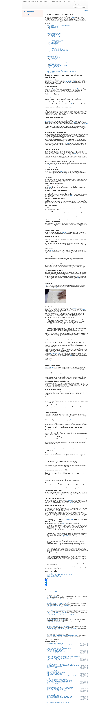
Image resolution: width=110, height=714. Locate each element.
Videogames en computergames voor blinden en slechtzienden (58, 670)
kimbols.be (55, 708)
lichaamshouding (48, 97)
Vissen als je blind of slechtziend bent (53, 701)
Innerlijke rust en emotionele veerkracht (57, 28)
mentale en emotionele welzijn (69, 81)
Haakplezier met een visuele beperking (54, 660)
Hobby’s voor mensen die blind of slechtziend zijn (56, 594)
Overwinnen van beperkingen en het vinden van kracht (57, 65)
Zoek (84, 7)
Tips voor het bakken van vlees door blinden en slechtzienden (58, 679)
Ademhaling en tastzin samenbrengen (60, 50)
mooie (60, 218)
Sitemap (64, 1)
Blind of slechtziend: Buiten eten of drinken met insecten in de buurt (59, 648)
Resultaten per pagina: (49, 641)
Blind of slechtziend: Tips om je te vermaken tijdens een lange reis (59, 658)
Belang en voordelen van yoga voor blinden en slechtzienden (58, 25)
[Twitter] (66, 581)
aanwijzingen (49, 164)
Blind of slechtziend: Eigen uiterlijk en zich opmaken (56, 619)
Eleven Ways (72, 708)
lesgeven (54, 21)
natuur (75, 153)
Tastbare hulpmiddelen (54, 42)
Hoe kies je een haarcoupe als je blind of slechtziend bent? (57, 663)
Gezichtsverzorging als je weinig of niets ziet (55, 643)
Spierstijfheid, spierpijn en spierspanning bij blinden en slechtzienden (59, 574)
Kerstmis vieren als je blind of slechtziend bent (55, 683)
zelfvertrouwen (56, 457)
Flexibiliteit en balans (53, 27)
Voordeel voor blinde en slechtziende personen (61, 37)
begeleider (52, 367)
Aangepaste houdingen (54, 44)
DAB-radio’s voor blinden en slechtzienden (54, 666)
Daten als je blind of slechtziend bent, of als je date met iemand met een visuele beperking (63, 662)
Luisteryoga (52, 52)
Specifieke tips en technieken (52, 56)
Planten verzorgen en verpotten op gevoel (54, 650)
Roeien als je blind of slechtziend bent (54, 598)
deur (78, 277)
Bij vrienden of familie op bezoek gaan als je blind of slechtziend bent (59, 681)
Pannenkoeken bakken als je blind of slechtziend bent (56, 672)
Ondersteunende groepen (54, 64)
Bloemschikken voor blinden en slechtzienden (55, 668)
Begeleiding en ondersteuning (55, 70)
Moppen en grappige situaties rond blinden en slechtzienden (58, 702)
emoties (70, 107)
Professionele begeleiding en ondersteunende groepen (57, 62)
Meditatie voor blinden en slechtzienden (54, 576)
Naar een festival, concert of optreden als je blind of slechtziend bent (59, 688)
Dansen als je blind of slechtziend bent (54, 591)
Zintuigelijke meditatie (54, 45)
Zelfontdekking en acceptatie (55, 68)
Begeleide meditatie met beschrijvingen (60, 49)
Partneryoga (52, 35)
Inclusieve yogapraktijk (57, 41)
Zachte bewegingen (53, 60)
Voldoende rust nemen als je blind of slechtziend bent (56, 603)
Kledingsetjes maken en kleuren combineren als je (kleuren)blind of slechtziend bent (62, 675)
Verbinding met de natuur (54, 32)
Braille (46, 285)
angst (77, 88)
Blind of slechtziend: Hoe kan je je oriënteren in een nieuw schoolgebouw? (60, 614)
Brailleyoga (52, 51)
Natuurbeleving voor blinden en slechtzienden (55, 649)
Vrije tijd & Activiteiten (29, 11)
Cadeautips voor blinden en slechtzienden (54, 695)
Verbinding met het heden (54, 67)
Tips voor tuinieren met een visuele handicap (55, 698)
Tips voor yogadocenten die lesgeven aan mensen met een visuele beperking (61, 71)
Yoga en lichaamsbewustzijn (55, 29)
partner (77, 185)
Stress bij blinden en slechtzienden (53, 575)
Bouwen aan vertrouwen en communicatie (60, 39)
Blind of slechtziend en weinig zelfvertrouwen (55, 621)
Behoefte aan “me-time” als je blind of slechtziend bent (57, 601)
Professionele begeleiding (54, 63)
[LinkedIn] (66, 583)
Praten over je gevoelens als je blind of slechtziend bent (57, 610)
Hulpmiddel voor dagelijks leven (55, 31)
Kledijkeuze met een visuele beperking (54, 659)
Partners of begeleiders (54, 55)
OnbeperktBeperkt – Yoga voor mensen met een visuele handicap (62, 54)
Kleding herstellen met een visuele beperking (55, 678)
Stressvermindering (53, 26)
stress (74, 88)
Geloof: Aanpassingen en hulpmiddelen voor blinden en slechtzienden (59, 696)
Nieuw (41, 1)
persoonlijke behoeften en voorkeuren (74, 419)
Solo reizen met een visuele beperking (54, 653)
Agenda (68, 1)
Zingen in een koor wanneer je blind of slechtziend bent (57, 612)
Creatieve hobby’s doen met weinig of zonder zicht (56, 645)
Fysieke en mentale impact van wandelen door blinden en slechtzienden (60, 686)
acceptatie (72, 502)
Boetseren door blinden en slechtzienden (54, 673)
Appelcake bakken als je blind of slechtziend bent (56, 651)
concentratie (71, 392)
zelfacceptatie (69, 500)
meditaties (66, 547)
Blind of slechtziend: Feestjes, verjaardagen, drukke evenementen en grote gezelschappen (63, 656)
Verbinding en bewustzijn (57, 40)
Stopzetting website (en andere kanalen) (30, 1)
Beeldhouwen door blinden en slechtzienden (55, 674)
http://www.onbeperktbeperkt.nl (55, 353)
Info (49, 1)
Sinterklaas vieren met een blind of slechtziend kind (56, 617)
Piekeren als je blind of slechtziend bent (54, 596)
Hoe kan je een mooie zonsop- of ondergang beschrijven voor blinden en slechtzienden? (63, 665)
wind (59, 153)
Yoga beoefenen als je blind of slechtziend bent (55, 694)
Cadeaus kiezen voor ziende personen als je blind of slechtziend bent (59, 647)
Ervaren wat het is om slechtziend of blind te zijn (55, 623)
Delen (50, 587)
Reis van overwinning (54, 66)
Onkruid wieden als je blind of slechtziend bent (55, 652)
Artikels (53, 1)
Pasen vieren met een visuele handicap (54, 655)
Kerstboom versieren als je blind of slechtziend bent (56, 685)
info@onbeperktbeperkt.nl (52, 360)
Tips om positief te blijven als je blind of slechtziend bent (57, 607)
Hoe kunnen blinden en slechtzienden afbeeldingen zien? (57, 682)
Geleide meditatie (53, 58)
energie (50, 187)
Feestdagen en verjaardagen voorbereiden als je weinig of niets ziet (59, 644)
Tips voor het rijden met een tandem (53, 699)
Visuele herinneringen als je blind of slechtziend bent (56, 630)
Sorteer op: (47, 639)
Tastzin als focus (56, 47)
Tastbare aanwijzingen (54, 43)
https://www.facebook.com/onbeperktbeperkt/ (57, 363)
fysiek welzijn (72, 17)
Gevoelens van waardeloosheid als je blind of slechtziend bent (58, 626)
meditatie (71, 103)
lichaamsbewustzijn (48, 121)
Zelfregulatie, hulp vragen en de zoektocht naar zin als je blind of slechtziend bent (62, 628)
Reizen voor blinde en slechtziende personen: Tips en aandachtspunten (60, 680)
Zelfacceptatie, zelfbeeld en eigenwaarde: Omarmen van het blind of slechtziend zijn (62, 635)
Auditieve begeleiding (54, 34)
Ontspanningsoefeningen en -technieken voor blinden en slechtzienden (60, 573)
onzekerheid (53, 89)
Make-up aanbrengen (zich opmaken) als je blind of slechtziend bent (59, 697)
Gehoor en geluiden (56, 48)
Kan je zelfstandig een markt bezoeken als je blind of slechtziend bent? (60, 691)
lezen (57, 287)
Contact (73, 1)
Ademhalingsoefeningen (54, 57)
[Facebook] (66, 580)
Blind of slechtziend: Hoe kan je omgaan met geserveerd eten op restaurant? (61, 664)
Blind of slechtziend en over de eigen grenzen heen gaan (57, 633)
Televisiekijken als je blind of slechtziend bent (55, 689)
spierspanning (75, 122)
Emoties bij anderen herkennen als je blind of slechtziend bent (58, 605)
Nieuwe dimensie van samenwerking (59, 36)
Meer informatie (50, 72)
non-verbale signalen (65, 535)
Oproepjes (45, 1)
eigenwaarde (85, 123)
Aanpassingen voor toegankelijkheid (54, 33)
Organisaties (58, 1)
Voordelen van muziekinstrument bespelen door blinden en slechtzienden (60, 687)
